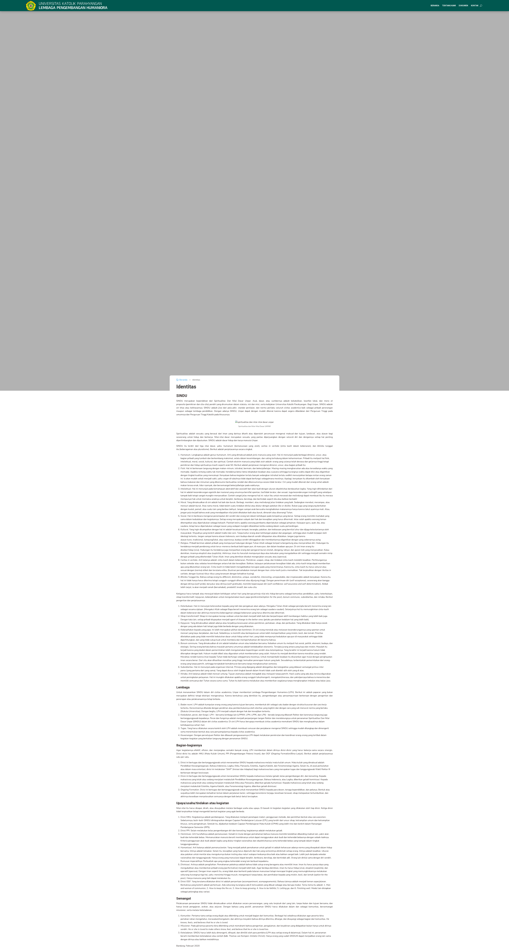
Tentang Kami (449, 6)
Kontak (474, 6)
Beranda (435, 6)
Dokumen (463, 6)
